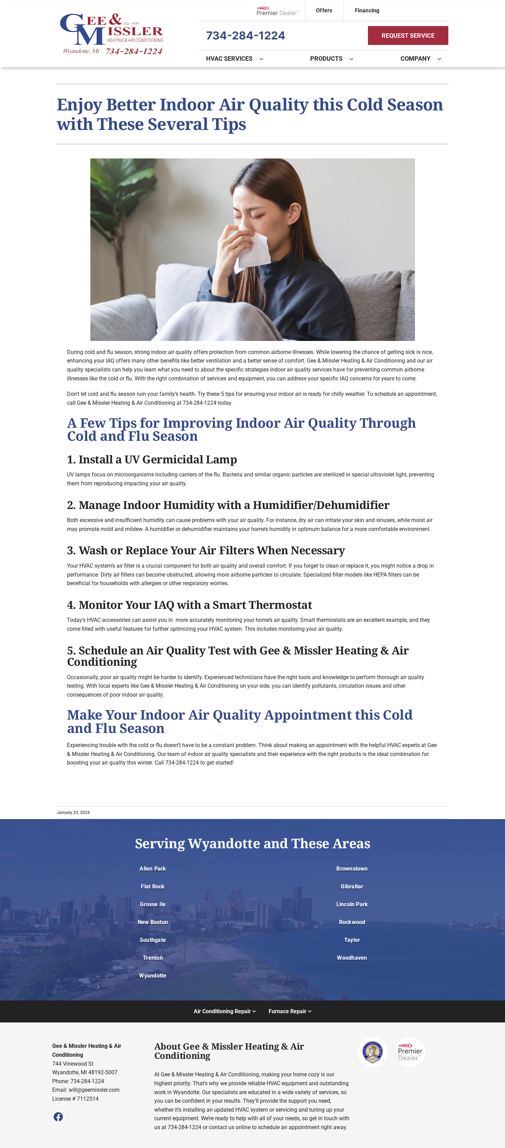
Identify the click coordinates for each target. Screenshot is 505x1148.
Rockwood (352, 922)
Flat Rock (153, 886)
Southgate (153, 940)
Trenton (153, 958)
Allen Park (152, 868)
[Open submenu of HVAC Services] (264, 58)
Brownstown (352, 868)
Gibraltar (352, 886)
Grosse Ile (153, 904)
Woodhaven (352, 958)
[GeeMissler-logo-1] (111, 16)
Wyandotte (152, 975)
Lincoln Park (352, 904)
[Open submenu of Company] (442, 58)
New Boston (153, 922)
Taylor (352, 940)
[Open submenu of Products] (354, 58)
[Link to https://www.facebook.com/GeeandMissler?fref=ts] (58, 1117)
